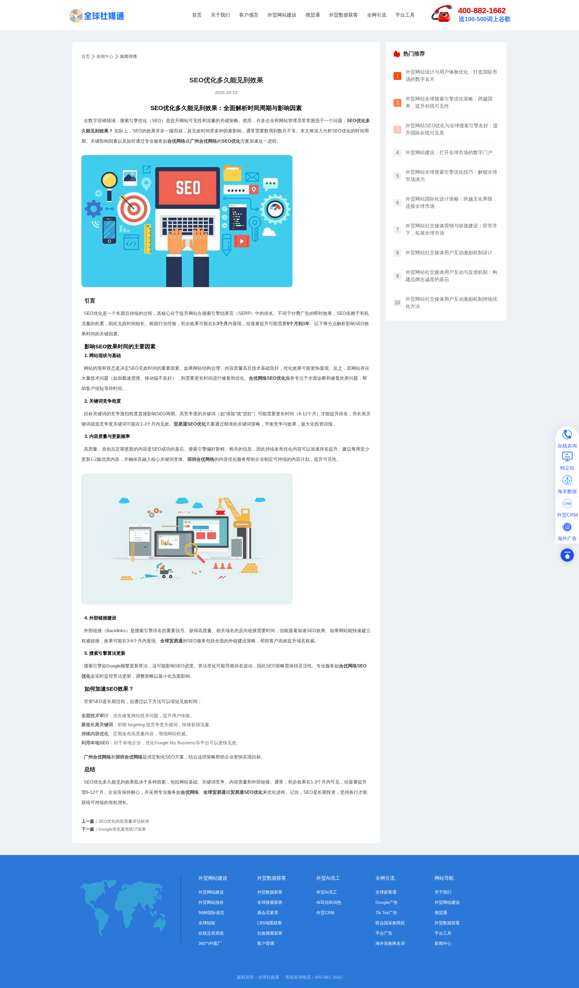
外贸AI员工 (328, 878)
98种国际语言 (211, 912)
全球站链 (206, 922)
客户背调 (265, 943)
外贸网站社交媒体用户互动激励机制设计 (449, 252)
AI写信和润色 (328, 902)
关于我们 (220, 14)
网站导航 (444, 878)
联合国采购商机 (390, 922)
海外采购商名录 (390, 943)
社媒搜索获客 (270, 933)
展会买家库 (267, 912)
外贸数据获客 (343, 14)
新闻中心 (104, 56)
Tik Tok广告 (386, 912)
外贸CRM (325, 912)
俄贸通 (312, 14)
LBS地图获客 (269, 922)
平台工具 (405, 14)
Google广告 (386, 902)
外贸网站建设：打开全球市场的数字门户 (449, 152)
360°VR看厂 (210, 943)
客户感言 (248, 14)
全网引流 (376, 14)
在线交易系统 (211, 933)
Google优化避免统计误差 (122, 829)
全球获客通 (386, 892)
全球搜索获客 (270, 902)
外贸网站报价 (211, 902)
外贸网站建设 (281, 14)
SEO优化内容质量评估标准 (123, 821)
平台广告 (383, 933)
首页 (197, 14)
